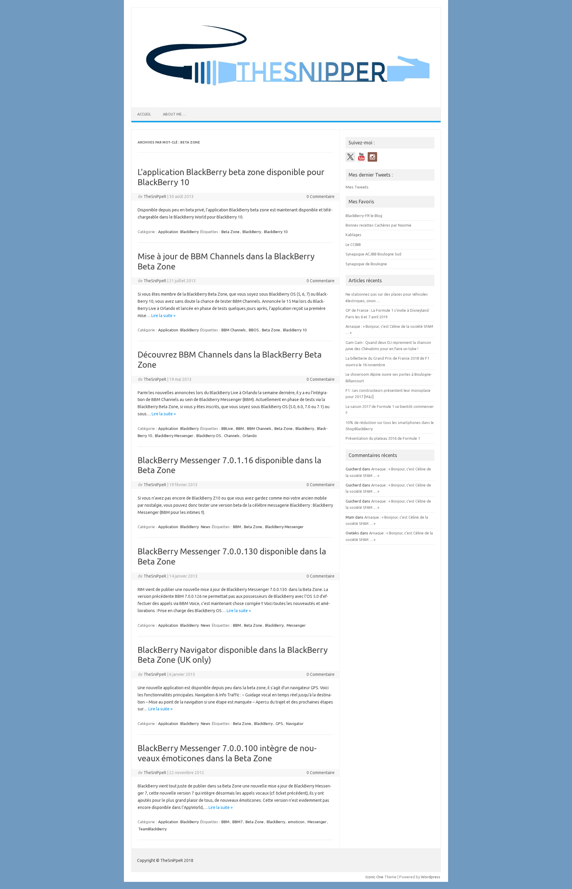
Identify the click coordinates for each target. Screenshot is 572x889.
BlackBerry (189, 232)
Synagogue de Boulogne (366, 264)
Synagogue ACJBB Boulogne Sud (373, 254)
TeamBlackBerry (152, 829)
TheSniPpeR (155, 196)
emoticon (296, 822)
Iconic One (374, 877)
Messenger (296, 625)
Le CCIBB (353, 244)
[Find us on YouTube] (361, 157)
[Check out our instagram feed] (372, 157)
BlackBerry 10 (275, 232)
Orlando (250, 435)
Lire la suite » (163, 315)
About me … (174, 114)
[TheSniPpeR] (286, 97)
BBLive (227, 428)
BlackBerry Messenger (174, 435)
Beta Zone (230, 232)
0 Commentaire (321, 196)
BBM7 (237, 822)
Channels (232, 435)
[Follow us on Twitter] (350, 157)
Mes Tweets (357, 187)
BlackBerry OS (208, 435)
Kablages (353, 235)
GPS (279, 723)
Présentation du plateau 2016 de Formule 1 (383, 438)
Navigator (295, 723)
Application (168, 232)
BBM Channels (233, 330)
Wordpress (430, 877)
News (205, 527)
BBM (240, 428)
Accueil (144, 114)
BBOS (254, 330)
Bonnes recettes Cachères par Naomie (378, 225)
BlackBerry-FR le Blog (364, 215)
